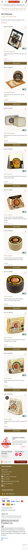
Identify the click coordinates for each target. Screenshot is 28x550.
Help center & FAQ (7, 471)
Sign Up (4, 456)
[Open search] (5, 2)
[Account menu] (22, 2)
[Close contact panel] (2, 526)
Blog (4, 486)
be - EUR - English (8, 493)
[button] (14, 22)
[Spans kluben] (14, 2)
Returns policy (6, 474)
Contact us (6, 469)
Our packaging (6, 478)
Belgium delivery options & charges (11, 481)
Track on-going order (8, 483)
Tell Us (23, 446)
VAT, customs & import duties (9, 476)
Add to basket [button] (16, 63)
